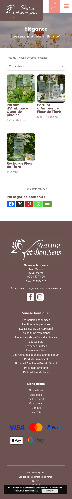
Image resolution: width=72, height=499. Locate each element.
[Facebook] (11, 204)
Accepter (49, 490)
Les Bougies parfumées (36, 320)
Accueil (11, 57)
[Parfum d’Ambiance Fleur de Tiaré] (51, 88)
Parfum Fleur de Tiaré (36, 372)
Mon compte (36, 403)
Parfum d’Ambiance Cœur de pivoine (17, 110)
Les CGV (36, 412)
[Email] (47, 204)
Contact (36, 407)
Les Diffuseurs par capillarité (36, 328)
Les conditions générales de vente (35, 477)
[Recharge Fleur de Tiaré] (21, 147)
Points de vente (36, 399)
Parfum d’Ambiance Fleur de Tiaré (49, 108)
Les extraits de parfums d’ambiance (36, 337)
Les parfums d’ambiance (36, 333)
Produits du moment (36, 359)
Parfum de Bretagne (36, 367)
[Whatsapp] (38, 204)
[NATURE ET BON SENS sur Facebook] (31, 298)
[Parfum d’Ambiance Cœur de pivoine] (21, 88)
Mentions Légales (35, 472)
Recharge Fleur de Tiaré (20, 165)
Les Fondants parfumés (36, 324)
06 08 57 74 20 (36, 276)
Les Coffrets (36, 341)
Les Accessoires (36, 350)
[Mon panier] (54, 6)
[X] (20, 204)
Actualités (36, 394)
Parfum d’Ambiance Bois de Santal (36, 363)
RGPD (35, 481)
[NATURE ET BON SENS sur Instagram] (40, 298)
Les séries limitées (36, 346)
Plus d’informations (29, 490)
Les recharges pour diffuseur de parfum (36, 354)
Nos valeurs (36, 390)
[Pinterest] (29, 204)
